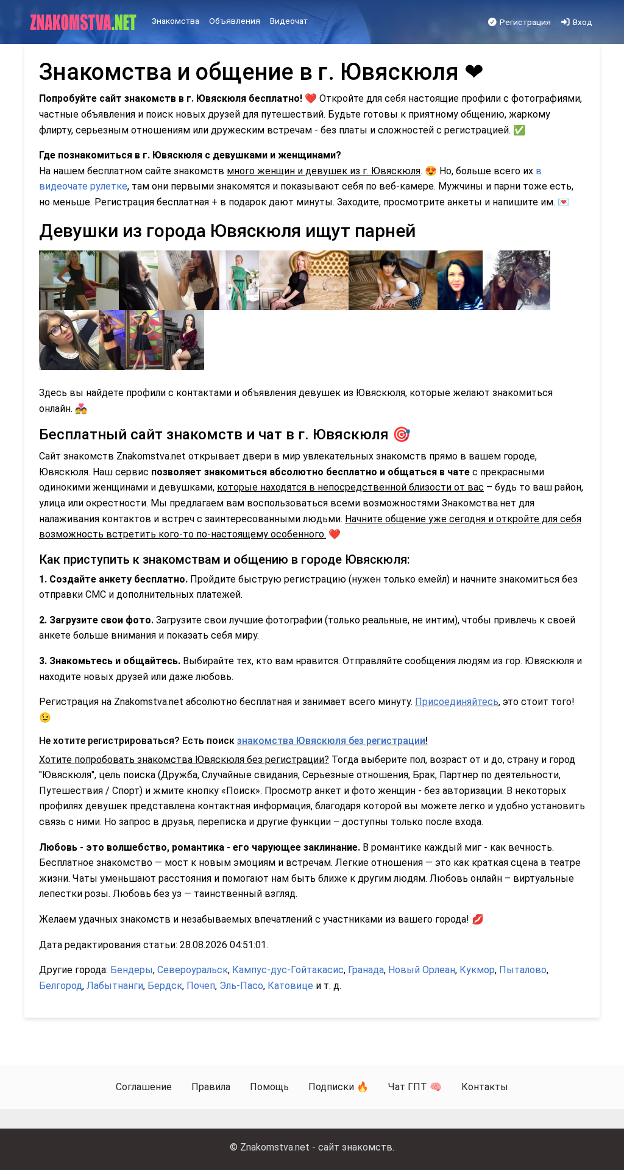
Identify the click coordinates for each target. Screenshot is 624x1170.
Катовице (290, 985)
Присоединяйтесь (456, 701)
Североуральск (192, 970)
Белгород (60, 985)
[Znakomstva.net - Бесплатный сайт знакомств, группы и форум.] (84, 23)
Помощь (269, 1087)
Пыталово (523, 970)
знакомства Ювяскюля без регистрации (331, 740)
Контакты (484, 1087)
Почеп (200, 985)
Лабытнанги (115, 985)
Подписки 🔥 (338, 1087)
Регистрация (524, 22)
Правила (210, 1087)
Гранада (366, 970)
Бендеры (131, 970)
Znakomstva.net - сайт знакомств (316, 1147)
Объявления (234, 21)
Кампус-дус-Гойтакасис (288, 970)
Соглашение (144, 1087)
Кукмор (477, 970)
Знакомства (175, 21)
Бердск (164, 985)
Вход (581, 22)
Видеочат (289, 21)
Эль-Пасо (241, 985)
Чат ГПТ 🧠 (415, 1087)
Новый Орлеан (421, 970)
